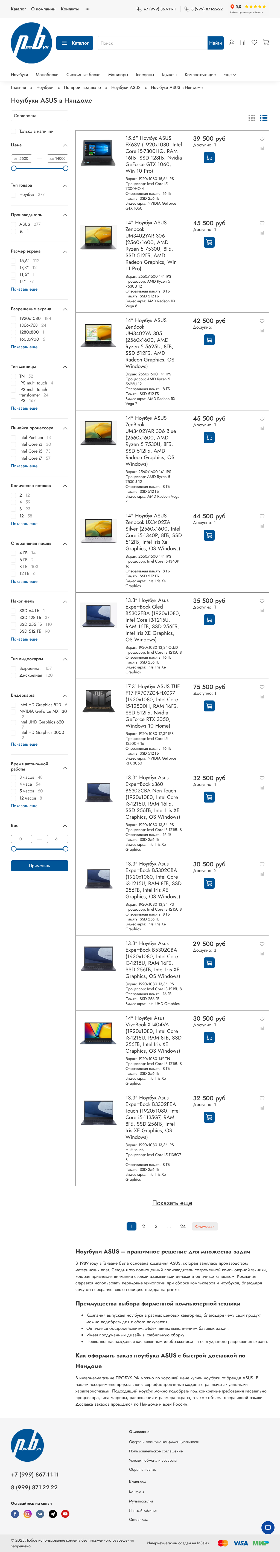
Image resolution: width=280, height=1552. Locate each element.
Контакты (70, 9)
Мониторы (118, 74)
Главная (18, 87)
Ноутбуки (19, 74)
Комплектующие (200, 74)
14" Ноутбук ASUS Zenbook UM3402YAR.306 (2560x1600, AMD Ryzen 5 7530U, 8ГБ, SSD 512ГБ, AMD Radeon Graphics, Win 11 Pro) (151, 245)
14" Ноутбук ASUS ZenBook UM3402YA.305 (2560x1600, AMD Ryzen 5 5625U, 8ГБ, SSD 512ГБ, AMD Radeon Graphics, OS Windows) (150, 343)
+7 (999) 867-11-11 (160, 9)
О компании (43, 9)
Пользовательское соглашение (156, 1451)
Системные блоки (83, 74)
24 (183, 1226)
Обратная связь (142, 1469)
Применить (39, 865)
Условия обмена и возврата (153, 1460)
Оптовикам (138, 1519)
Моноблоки (47, 74)
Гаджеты (169, 74)
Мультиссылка (141, 1501)
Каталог (18, 9)
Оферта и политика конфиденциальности (164, 1441)
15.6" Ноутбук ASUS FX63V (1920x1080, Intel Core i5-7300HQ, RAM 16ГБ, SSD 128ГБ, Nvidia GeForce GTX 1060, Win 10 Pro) (154, 154)
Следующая (204, 1226)
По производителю (82, 87)
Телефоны (145, 74)
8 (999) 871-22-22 (207, 9)
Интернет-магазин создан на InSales (178, 1543)
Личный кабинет (143, 1510)
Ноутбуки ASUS (126, 87)
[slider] (14, 168)
